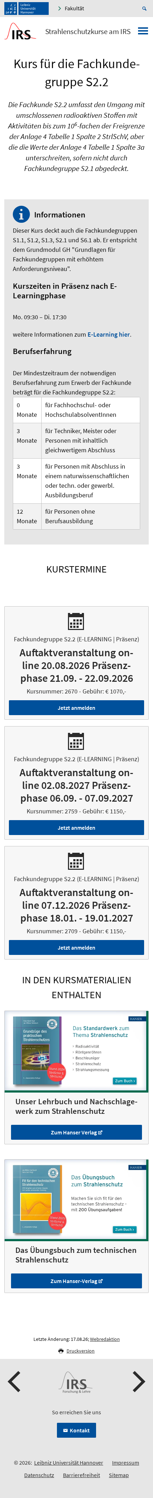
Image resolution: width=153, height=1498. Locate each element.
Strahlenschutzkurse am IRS (88, 31)
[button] (15, 1381)
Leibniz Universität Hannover (68, 1462)
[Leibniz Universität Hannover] (26, 8)
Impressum (125, 1462)
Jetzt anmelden (76, 707)
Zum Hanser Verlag (74, 1132)
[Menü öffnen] (143, 33)
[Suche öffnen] (145, 8)
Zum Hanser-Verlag (74, 1280)
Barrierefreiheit (81, 1474)
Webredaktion (105, 1339)
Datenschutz (39, 1474)
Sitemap (119, 1474)
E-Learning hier (109, 334)
